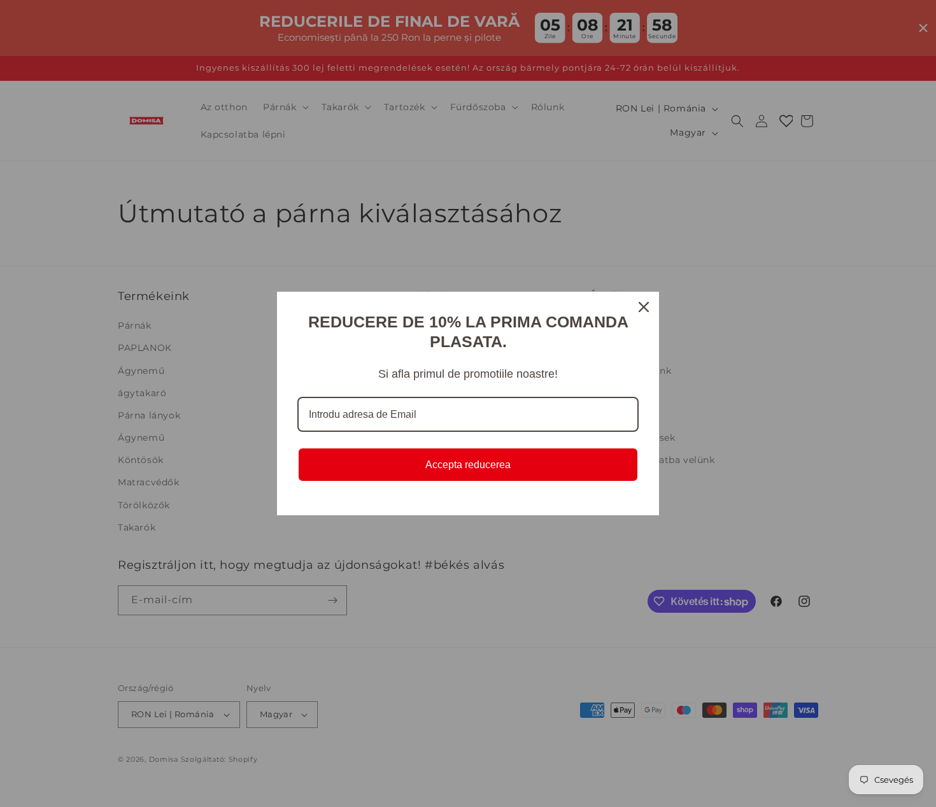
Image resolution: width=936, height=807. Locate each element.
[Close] (643, 307)
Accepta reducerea (468, 464)
